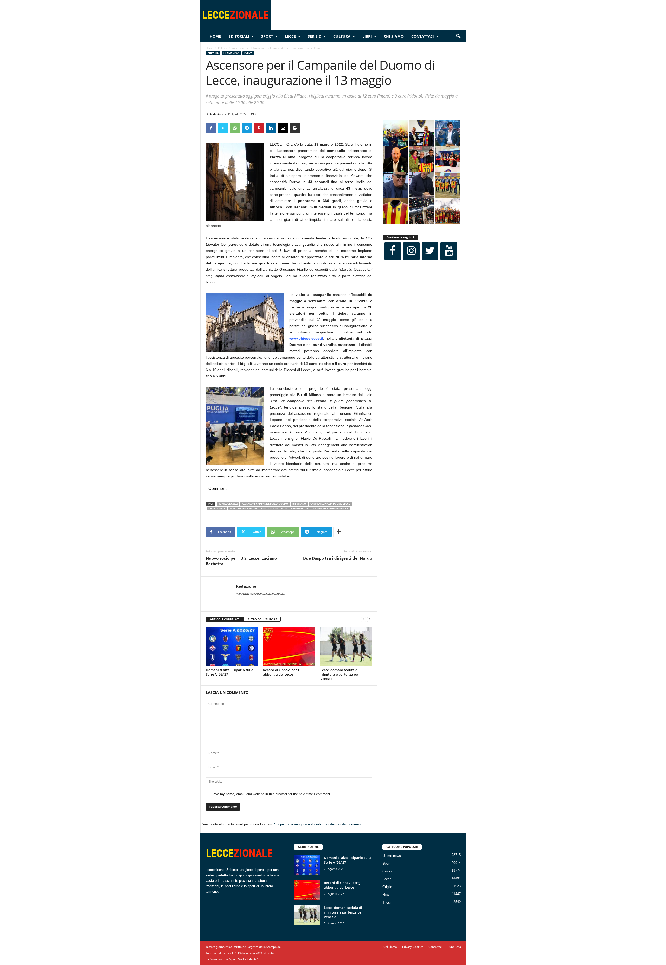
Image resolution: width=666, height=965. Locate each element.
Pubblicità (454, 947)
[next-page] (369, 619)
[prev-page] (363, 619)
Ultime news (231, 53)
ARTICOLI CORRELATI (225, 619)
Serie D (314, 36)
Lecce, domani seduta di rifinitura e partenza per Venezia (339, 674)
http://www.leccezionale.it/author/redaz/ (260, 593)
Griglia (387, 887)
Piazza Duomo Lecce (274, 508)
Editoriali (239, 36)
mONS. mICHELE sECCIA (243, 508)
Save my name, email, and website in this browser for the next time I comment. (271, 794)
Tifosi (386, 902)
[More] (338, 532)
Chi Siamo (394, 36)
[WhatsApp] (235, 128)
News (386, 895)
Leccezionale (216, 508)
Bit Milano (299, 504)
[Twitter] (223, 128)
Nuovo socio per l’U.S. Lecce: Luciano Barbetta (241, 560)
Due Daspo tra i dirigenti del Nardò (337, 558)
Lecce (290, 36)
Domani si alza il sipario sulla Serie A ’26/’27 (229, 672)
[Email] (283, 128)
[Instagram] (411, 251)
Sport (267, 36)
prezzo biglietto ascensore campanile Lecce (319, 508)
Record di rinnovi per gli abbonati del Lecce (282, 672)
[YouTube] (448, 251)
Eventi (248, 53)
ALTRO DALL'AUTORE (262, 619)
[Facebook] (211, 128)
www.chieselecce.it (306, 338)
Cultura (341, 36)
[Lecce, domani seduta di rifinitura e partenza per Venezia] (346, 646)
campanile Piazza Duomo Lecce (330, 504)
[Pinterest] (259, 128)
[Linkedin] (271, 128)
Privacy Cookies (412, 947)
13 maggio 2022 (228, 504)
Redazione (216, 114)
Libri (367, 36)
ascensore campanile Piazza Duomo (265, 504)
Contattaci (422, 36)
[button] (458, 36)
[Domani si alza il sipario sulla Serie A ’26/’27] (232, 646)
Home (215, 36)
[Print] (295, 128)
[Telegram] (247, 128)
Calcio (387, 871)
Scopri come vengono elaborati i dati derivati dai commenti (318, 824)
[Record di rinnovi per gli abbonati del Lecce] (289, 646)
